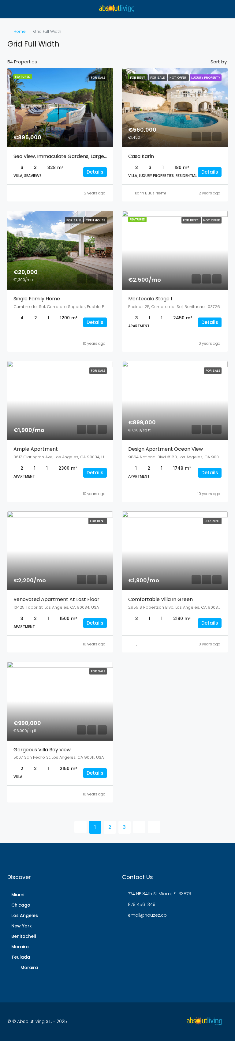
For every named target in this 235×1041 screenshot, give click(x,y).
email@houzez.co (147, 915)
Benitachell (23, 936)
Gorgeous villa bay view (42, 749)
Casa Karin (141, 156)
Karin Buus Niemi (150, 193)
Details (95, 172)
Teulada (20, 957)
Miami (17, 895)
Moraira (20, 947)
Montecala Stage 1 (150, 298)
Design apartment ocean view (165, 449)
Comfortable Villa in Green (160, 599)
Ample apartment (35, 449)
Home (19, 31)
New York (21, 926)
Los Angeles (24, 915)
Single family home (36, 298)
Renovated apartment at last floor (56, 599)
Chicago (20, 905)
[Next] (139, 827)
